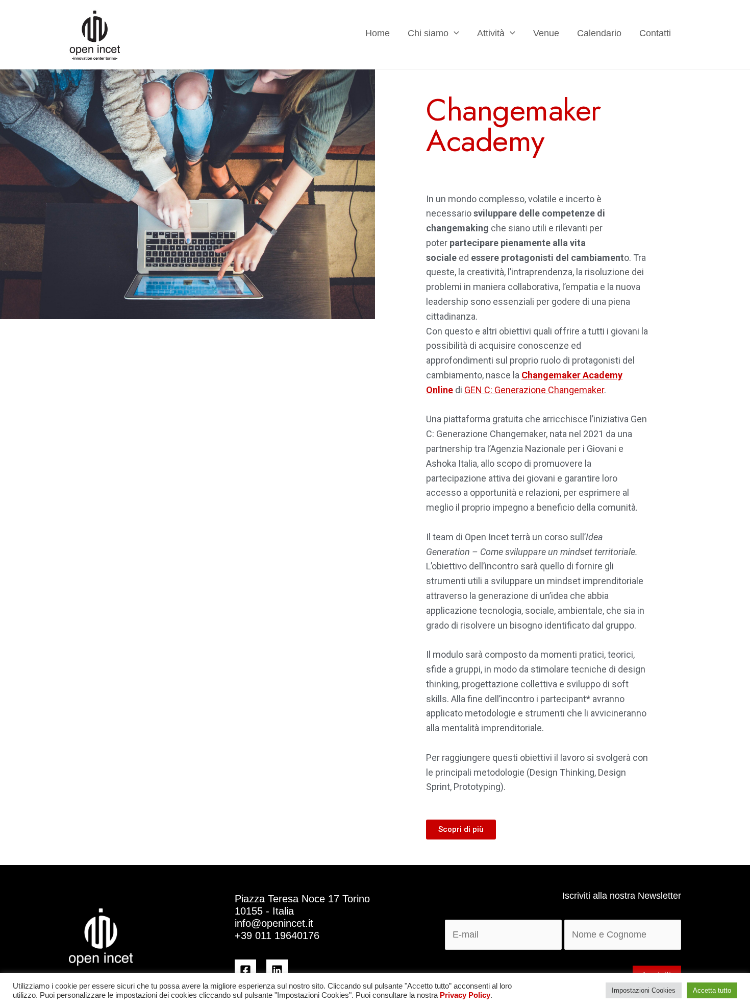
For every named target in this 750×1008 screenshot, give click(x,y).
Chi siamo (428, 33)
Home (377, 33)
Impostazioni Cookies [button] (644, 990)
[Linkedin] (277, 970)
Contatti (655, 33)
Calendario (599, 33)
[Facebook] (245, 970)
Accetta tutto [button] (712, 990)
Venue (546, 33)
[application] (453, 33)
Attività (491, 33)
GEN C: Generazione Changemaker (534, 390)
